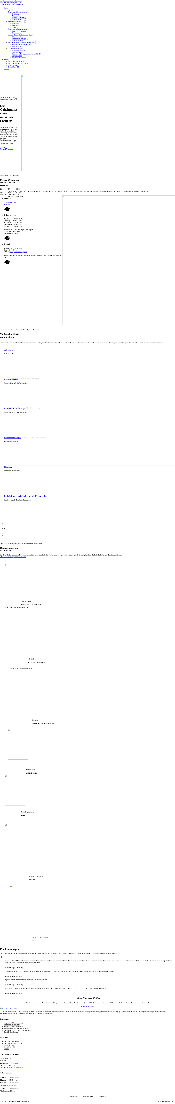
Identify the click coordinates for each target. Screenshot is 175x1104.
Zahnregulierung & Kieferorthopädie (20, 35)
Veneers (14, 27)
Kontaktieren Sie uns (87, 1006)
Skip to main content (6, 1)
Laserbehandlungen (18, 50)
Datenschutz (171, 1101)
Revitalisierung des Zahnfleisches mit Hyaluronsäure (26, 496)
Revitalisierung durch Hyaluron (22, 44)
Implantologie (16, 33)
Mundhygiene (16, 16)
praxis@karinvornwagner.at (14, 1067)
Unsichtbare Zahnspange (20, 39)
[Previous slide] (1, 957)
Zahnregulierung (17, 40)
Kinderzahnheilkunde (19, 57)
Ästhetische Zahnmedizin (16, 21)
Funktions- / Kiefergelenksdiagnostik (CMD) (26, 54)
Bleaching (15, 25)
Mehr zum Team (21, 557)
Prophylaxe (15, 14)
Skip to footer (18, 1)
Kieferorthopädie (17, 37)
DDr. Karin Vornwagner (16, 61)
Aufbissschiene (17, 52)
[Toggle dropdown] (12, 10)
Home (6, 8)
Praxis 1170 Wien (13, 65)
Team (6, 59)
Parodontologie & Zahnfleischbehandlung (21, 42)
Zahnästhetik (16, 23)
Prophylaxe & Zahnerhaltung (17, 12)
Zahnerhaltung (16, 19)
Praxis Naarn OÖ (13, 67)
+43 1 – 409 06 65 (12, 1063)
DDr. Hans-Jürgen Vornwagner (18, 63)
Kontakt (6, 69)
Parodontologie (17, 46)
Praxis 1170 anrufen (6, 149)
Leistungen (7, 10)
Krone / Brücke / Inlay (19, 31)
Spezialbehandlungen (15, 48)
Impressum (163, 1101)
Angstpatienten (17, 56)
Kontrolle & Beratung (19, 18)
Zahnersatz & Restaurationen (17, 29)
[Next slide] (2, 957)
